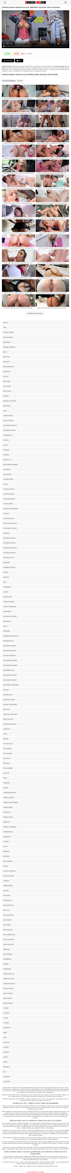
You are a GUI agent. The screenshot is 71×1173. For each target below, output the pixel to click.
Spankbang (7, 959)
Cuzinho (6, 450)
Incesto (6, 577)
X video (5, 1008)
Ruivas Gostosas (9, 871)
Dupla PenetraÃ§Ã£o (10, 464)
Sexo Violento (8, 944)
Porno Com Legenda (10, 802)
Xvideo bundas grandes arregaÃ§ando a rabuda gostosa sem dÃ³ (52, 143)
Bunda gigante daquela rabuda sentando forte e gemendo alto (52, 293)
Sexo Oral (7, 925)
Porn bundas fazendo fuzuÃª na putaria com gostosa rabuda (19, 173)
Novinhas (6, 729)
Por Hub (6, 773)
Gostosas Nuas (8, 518)
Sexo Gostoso (8, 915)
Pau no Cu (6, 758)
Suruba (6, 964)
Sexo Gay (6, 910)
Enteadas (6, 469)
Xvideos (6, 1052)
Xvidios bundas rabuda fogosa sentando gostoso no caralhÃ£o (18, 218)
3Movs (5, 322)
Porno (5, 787)
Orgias (5, 739)
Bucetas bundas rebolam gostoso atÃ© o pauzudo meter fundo (52, 128)
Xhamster (6, 1027)
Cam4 (5, 410)
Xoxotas (6, 1042)
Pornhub (6, 783)
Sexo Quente (7, 929)
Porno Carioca (8, 797)
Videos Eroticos (9, 983)
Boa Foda (6, 357)
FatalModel (7, 474)
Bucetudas (7, 391)
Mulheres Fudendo (10, 660)
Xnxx (5, 1037)
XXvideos (6, 1067)
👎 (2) (16, 53)
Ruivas (5, 866)
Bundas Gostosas (9, 401)
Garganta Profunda (10, 508)
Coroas (6, 440)
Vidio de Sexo (8, 993)
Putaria (6, 841)
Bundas (20, 80)
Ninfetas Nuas (8, 719)
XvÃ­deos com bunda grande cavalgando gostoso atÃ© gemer (18, 158)
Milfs (5, 626)
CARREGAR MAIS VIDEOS (35, 313)
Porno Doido (8, 807)
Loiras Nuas (7, 597)
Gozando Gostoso (10, 548)
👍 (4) (7, 53)
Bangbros (6, 342)
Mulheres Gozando (10, 665)
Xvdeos (6, 1047)
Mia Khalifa (7, 621)
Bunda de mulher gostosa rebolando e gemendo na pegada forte (18, 278)
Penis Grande (8, 768)
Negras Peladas (9, 699)
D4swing (6, 455)
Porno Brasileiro (9, 792)
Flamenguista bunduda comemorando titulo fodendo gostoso (18, 98)
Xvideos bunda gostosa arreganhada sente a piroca (52, 233)
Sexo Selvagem (8, 939)
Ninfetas (6, 709)
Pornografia (8, 832)
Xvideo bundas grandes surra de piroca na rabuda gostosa (18, 248)
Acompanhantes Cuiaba (35, 1172)
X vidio (5, 1018)
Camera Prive (8, 415)
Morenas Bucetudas (10, 636)
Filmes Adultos (8, 489)
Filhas (5, 484)
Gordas (6, 513)
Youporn (6, 1081)
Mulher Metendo (9, 655)
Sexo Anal (6, 895)
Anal (5, 327)
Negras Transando (10, 704)
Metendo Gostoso (10, 616)
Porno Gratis (8, 817)
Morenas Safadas (9, 650)
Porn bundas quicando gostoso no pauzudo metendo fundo (52, 203)
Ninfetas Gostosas (10, 714)
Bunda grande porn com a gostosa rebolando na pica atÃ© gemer (18, 308)
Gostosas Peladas (10, 523)
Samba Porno (8, 885)
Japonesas (7, 587)
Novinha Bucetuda (9, 724)
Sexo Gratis (7, 920)
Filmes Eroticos (9, 499)
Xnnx (5, 1032)
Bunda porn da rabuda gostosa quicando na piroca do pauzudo (18, 293)
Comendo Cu (7, 435)
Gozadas (6, 533)
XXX (4, 1071)
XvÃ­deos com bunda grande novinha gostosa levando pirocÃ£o (52, 113)
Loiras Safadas (8, 601)
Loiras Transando (9, 606)
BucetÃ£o (6, 381)
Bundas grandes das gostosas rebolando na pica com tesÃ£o (52, 308)
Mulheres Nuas (8, 670)
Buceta (5, 376)
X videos (6, 1013)
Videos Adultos (8, 974)
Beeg (5, 352)
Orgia (5, 734)
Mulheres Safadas (10, 680)
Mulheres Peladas (10, 675)
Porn (5, 778)
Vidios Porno (8, 1003)
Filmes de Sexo (8, 494)
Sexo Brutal (7, 900)
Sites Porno (7, 954)
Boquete (6, 362)
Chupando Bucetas (10, 425)
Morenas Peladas (9, 646)
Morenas (6, 631)
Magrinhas (7, 611)
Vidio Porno (7, 998)
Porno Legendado (9, 827)
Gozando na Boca (9, 552)
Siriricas (6, 949)
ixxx (4, 582)
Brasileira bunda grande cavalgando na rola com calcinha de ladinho (52, 98)
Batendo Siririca (9, 347)
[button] (66, 2)
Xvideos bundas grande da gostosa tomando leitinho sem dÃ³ (52, 173)
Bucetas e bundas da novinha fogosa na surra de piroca (52, 218)
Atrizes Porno (8, 332)
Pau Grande (7, 748)
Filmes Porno (8, 504)
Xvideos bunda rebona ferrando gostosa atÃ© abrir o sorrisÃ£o (18, 263)
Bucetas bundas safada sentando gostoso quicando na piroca (52, 158)
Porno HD (6, 822)
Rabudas (6, 851)
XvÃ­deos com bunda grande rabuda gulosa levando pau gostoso (52, 188)
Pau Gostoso (8, 743)
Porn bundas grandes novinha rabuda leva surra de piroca (18, 113)
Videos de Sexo (8, 978)
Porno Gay (7, 812)
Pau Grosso (7, 753)
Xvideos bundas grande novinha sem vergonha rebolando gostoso (18, 203)
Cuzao (5, 445)
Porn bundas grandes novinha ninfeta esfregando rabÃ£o (52, 248)
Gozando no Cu (8, 557)
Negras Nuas (7, 694)
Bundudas (6, 406)
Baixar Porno (8, 337)
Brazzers (6, 371)
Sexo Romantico (9, 934)
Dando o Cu (7, 459)
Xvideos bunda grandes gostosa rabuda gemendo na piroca (19, 188)
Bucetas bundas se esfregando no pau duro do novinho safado (18, 233)
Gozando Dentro (9, 543)
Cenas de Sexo (8, 420)
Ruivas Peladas (8, 876)
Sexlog (6, 890)
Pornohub (7, 836)
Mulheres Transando (11, 685)
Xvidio (5, 1057)
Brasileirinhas (8, 366)
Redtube (6, 856)
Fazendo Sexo (8, 479)
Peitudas (6, 763)
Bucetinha (7, 386)
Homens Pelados (9, 567)
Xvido (5, 1062)
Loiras (5, 592)
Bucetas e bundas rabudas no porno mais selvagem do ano (19, 143)
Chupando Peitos (9, 430)
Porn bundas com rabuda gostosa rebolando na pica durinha (18, 128)
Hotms (5, 572)
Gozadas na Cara (9, 538)
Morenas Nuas (8, 641)
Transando (7, 969)
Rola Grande (7, 861)
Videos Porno (8, 988)
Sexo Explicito (8, 905)
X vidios (6, 1023)
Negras (6, 690)
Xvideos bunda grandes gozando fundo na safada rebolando (52, 263)
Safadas (6, 881)
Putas (5, 846)
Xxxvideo (6, 1076)
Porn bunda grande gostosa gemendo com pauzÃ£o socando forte (52, 278)
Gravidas (6, 562)
